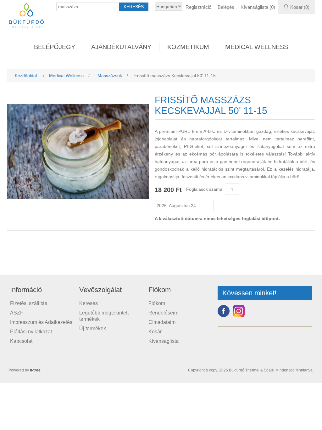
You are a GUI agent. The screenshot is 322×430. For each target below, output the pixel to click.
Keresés (88, 303)
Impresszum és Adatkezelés (41, 322)
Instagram (239, 311)
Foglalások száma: (205, 189)
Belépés (226, 7)
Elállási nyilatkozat (31, 331)
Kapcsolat (21, 341)
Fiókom (156, 303)
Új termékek (92, 328)
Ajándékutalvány (121, 46)
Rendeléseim (163, 312)
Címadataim (161, 322)
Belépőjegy (54, 46)
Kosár (155, 331)
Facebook (224, 311)
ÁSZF (16, 312)
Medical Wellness (256, 46)
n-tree (35, 370)
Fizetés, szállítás (28, 303)
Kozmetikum (188, 46)
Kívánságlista (163, 341)
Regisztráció (198, 7)
